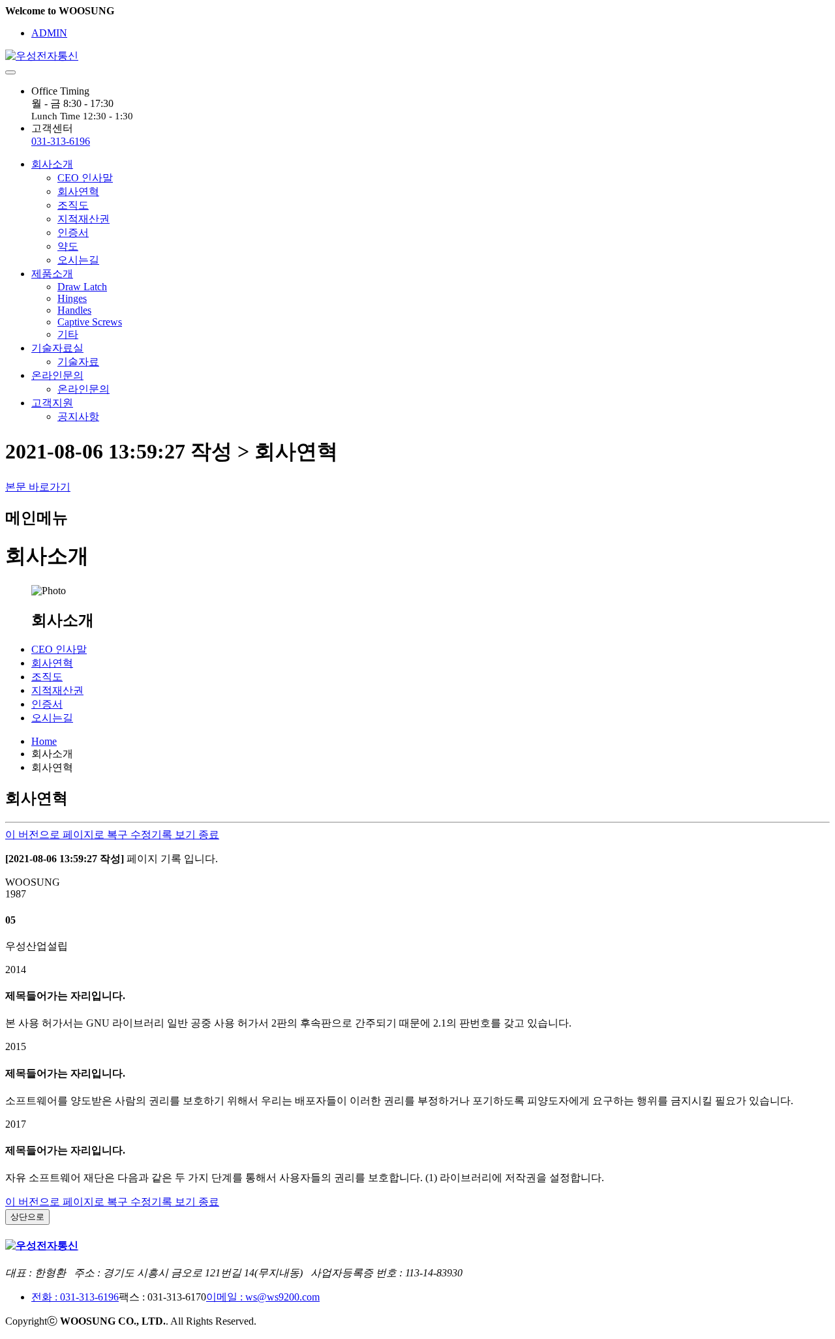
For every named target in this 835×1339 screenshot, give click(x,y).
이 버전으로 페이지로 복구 (67, 834)
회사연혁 (78, 191)
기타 (67, 334)
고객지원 (52, 402)
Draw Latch (82, 286)
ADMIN (49, 32)
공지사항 (78, 416)
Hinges (72, 298)
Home (44, 741)
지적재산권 (83, 218)
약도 (67, 246)
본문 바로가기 (37, 486)
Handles (74, 310)
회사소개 (52, 164)
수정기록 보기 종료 (174, 834)
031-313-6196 (60, 141)
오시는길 (78, 259)
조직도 (73, 205)
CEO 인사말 (85, 177)
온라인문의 (57, 375)
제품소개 (52, 273)
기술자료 (78, 361)
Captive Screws (89, 321)
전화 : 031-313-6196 (75, 1296)
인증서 (73, 232)
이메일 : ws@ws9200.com (263, 1296)
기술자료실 (57, 348)
